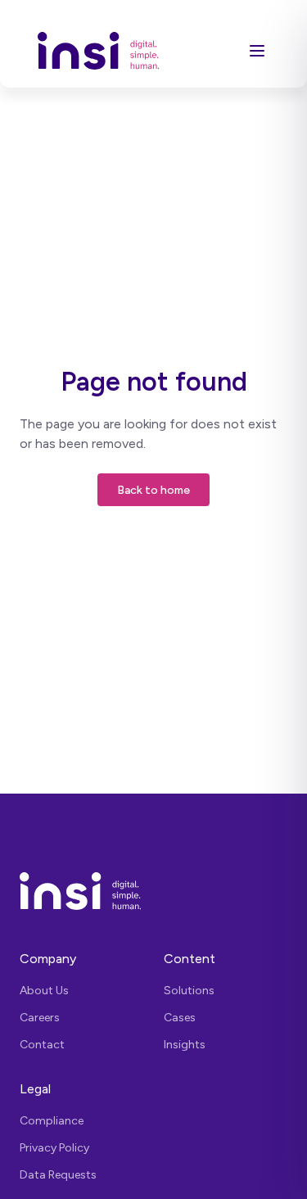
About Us (44, 991)
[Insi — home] (99, 50)
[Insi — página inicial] (153, 891)
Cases (180, 1018)
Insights (184, 1045)
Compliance (52, 1121)
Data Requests (58, 1175)
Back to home (153, 490)
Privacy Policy (54, 1148)
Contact (42, 1045)
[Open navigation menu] (257, 50)
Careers (40, 1018)
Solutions (189, 991)
